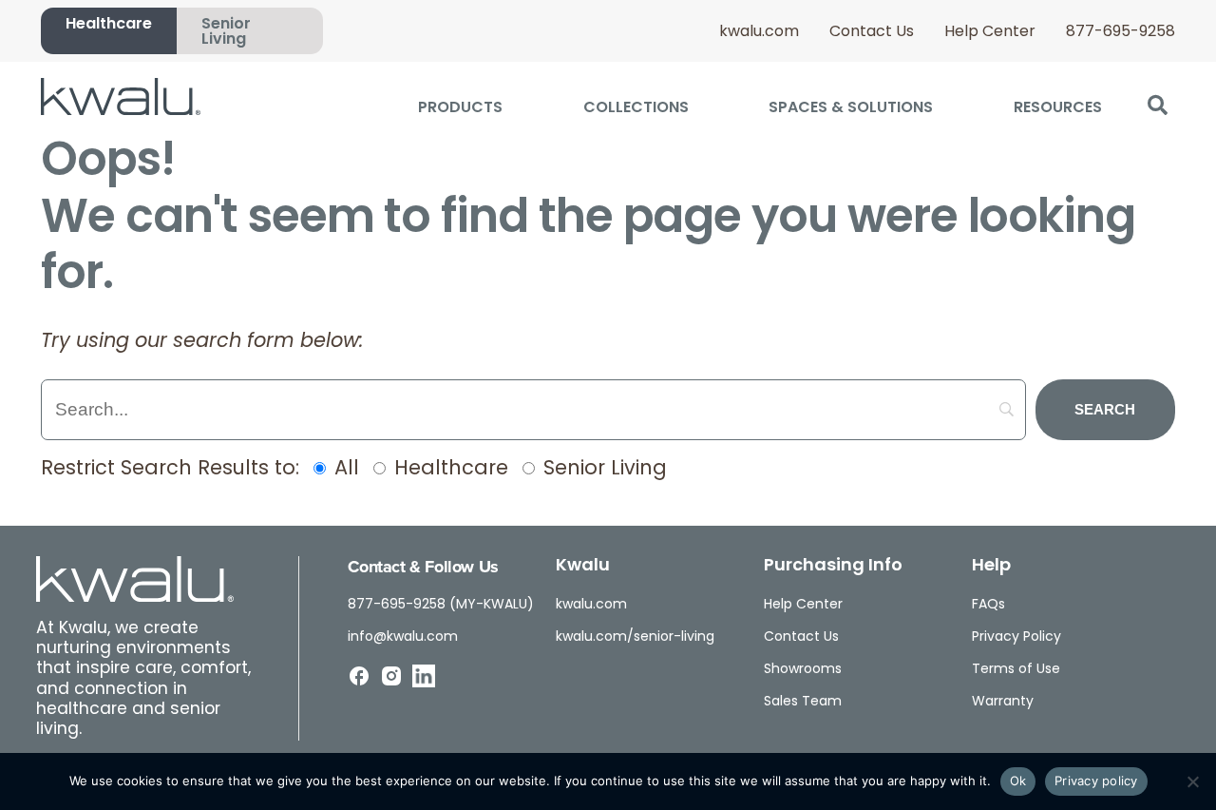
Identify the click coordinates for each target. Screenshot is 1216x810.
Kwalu (583, 566)
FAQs (988, 605)
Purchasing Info (833, 566)
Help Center (990, 32)
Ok (1018, 780)
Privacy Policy (1016, 637)
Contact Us (871, 32)
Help (991, 566)
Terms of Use (1016, 670)
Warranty (1003, 702)
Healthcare (109, 24)
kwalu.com (759, 32)
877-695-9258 (1120, 32)
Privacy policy (1096, 780)
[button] (1157, 106)
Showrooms (803, 670)
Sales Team (803, 702)
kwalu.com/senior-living (635, 637)
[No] (1192, 781)
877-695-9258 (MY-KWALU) (441, 605)
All (344, 469)
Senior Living (226, 32)
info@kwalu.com (403, 637)
